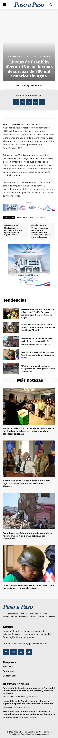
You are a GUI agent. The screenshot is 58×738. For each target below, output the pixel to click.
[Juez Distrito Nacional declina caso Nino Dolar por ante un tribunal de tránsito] (11, 354)
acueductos (22, 218)
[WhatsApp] (29, 102)
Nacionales (15, 57)
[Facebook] (16, 102)
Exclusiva (7, 707)
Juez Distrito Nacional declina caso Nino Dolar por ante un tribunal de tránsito (37, 355)
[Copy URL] (42, 102)
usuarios (41, 218)
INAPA (32, 218)
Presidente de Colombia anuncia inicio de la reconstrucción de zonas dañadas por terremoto (36, 341)
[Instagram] (13, 652)
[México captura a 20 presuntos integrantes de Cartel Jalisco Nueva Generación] (11, 368)
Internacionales (10, 718)
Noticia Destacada (38, 57)
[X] (22, 102)
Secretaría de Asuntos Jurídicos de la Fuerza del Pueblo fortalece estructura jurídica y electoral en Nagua (37, 313)
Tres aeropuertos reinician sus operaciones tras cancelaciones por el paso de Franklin (41, 232)
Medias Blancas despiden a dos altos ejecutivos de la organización (13, 231)
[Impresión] (35, 102)
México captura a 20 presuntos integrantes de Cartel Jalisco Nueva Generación (38, 369)
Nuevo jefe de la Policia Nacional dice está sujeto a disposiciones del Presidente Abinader (38, 327)
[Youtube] (29, 652)
